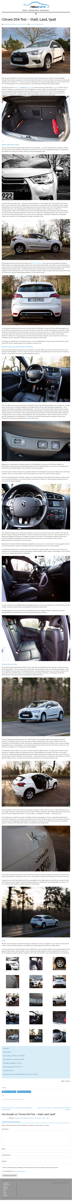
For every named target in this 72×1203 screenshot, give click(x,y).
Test (24, 1099)
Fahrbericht (12, 1099)
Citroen (55, 87)
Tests (4, 1190)
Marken (5, 1189)
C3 (2, 1099)
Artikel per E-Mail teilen (9, 1091)
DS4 (8, 1099)
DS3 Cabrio (29, 87)
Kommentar (5, 1129)
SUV (50, 332)
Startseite (5, 1187)
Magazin (5, 1195)
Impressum (6, 1183)
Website (4, 1161)
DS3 (5, 1099)
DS (42, 147)
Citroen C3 (17, 87)
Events (5, 1194)
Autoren (5, 1186)
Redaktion (41, 24)
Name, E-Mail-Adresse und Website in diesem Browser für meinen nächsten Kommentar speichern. (30, 1167)
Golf (19, 82)
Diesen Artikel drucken (24, 1091)
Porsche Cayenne (37, 263)
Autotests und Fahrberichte (9, 24)
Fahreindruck (19, 1099)
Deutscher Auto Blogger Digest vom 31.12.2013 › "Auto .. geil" (32, 1118)
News (4, 1192)
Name (4, 1148)
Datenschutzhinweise (19, 1171)
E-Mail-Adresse (6, 1155)
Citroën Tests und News (22, 24)
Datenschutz (6, 1184)
